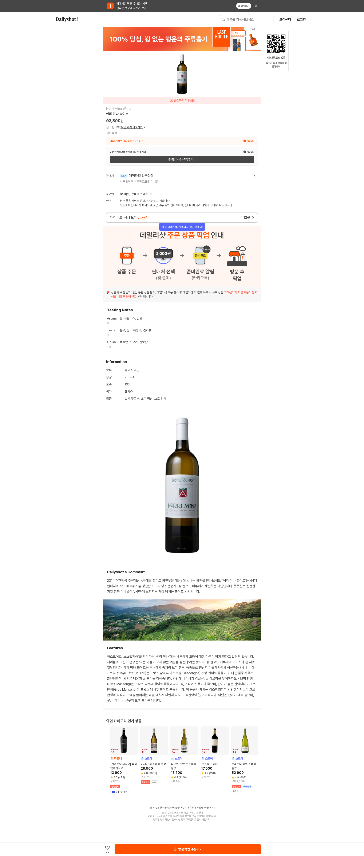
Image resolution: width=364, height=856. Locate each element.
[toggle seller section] (255, 175)
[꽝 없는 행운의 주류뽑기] (182, 39)
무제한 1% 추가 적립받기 (180, 159)
